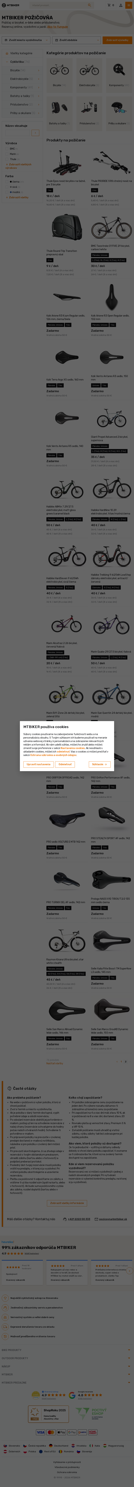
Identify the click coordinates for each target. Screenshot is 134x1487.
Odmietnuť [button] (65, 764)
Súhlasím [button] (99, 764)
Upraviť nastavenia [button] (38, 764)
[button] (63, 751)
